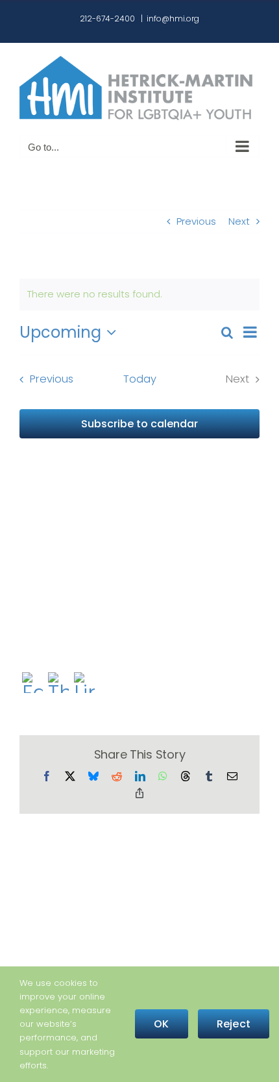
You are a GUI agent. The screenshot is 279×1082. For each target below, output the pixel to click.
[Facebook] (32, 684)
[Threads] (58, 684)
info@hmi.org (173, 18)
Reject (233, 1023)
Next (239, 221)
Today (139, 378)
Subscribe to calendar (139, 424)
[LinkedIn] (84, 684)
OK (161, 1023)
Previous (196, 221)
